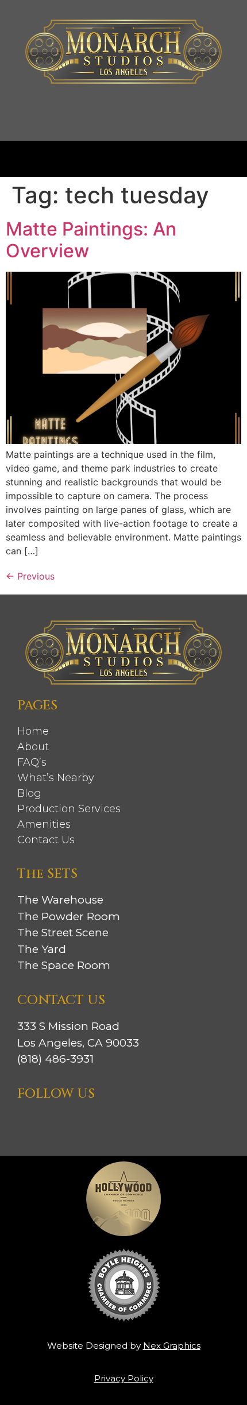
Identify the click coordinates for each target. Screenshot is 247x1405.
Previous (30, 576)
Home (33, 731)
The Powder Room (68, 916)
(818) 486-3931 (55, 1059)
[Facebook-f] (48, 1122)
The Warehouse (60, 899)
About (33, 746)
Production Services (69, 808)
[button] (123, 155)
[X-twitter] (89, 1122)
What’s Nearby (55, 777)
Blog (29, 793)
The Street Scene (63, 932)
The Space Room (63, 965)
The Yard (41, 949)
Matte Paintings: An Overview (91, 240)
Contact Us (46, 839)
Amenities (44, 824)
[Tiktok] (69, 1122)
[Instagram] (27, 1122)
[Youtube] (110, 1122)
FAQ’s (32, 762)
